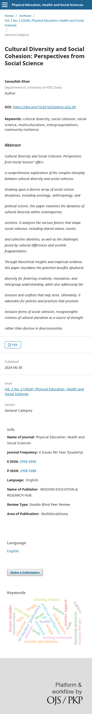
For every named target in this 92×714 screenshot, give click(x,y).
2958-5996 (28, 461)
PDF (14, 345)
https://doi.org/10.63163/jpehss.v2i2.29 (44, 107)
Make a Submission (25, 572)
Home (9, 16)
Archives (25, 16)
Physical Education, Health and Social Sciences (47, 5)
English (13, 551)
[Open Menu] (4, 4)
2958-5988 (28, 470)
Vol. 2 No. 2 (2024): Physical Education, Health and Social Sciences (44, 22)
